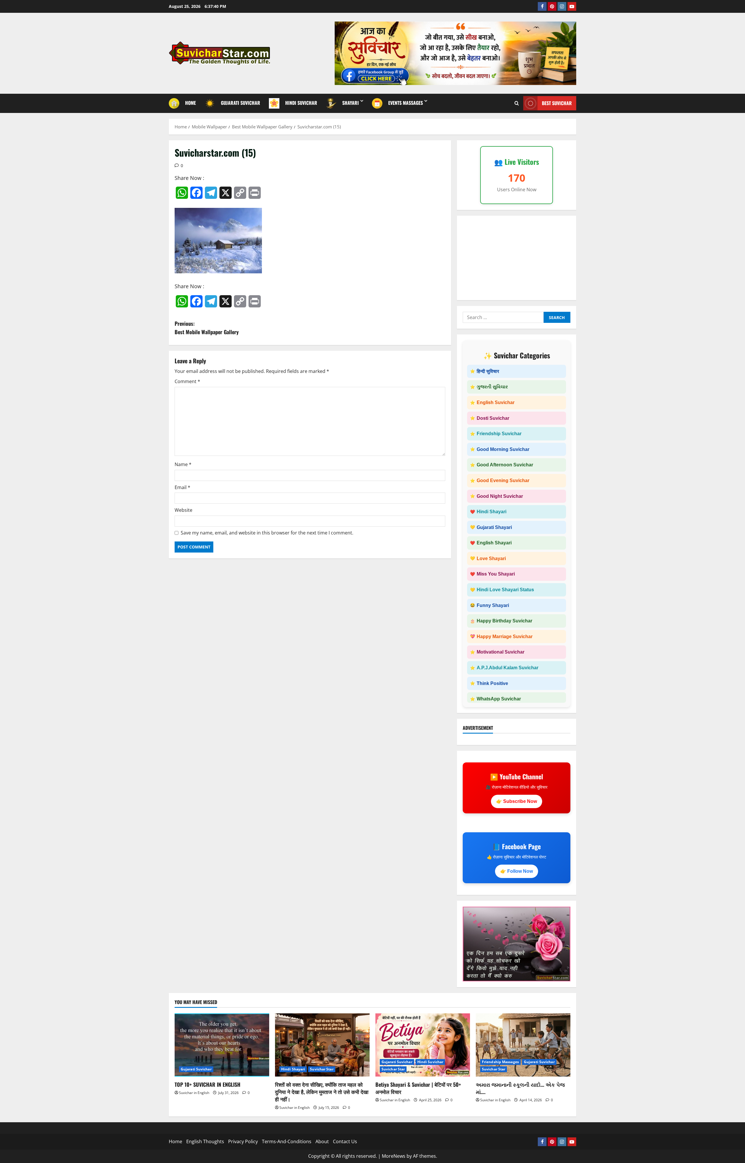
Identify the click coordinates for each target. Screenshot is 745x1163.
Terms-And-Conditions (286, 1141)
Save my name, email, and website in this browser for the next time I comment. (267, 533)
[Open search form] (517, 103)
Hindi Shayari (293, 1069)
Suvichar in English (194, 1092)
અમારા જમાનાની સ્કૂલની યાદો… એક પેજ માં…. (520, 1088)
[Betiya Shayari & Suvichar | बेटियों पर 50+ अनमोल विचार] (422, 1045)
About (322, 1141)
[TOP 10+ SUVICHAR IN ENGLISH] (222, 1045)
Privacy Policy (243, 1141)
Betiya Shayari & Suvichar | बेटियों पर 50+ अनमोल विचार (418, 1088)
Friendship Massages (500, 1061)
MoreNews (393, 1156)
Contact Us (345, 1141)
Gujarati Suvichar (196, 1069)
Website (183, 510)
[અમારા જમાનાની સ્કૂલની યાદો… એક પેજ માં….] (523, 1045)
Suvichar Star (321, 1069)
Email (182, 487)
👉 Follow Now (516, 871)
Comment (187, 381)
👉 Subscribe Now (516, 801)
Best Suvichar (557, 103)
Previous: (207, 328)
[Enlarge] (563, 914)
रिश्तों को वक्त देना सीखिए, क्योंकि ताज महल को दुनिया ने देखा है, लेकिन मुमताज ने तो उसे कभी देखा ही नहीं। (321, 1092)
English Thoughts (205, 1141)
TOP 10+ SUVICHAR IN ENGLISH (207, 1084)
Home (175, 1141)
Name (183, 464)
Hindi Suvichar (430, 1061)
